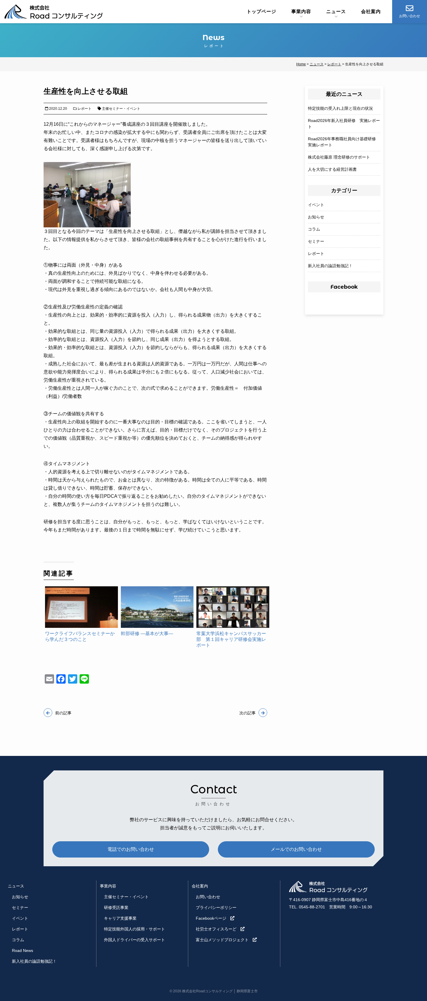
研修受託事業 (116, 907)
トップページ (261, 11)
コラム (314, 229)
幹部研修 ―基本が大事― (147, 633)
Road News (22, 950)
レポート (316, 253)
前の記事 (63, 713)
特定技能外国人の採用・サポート (134, 929)
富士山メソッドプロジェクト (222, 939)
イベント (316, 204)
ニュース (336, 11)
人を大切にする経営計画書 (332, 169)
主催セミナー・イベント (126, 896)
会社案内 (371, 11)
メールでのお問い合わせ (296, 849)
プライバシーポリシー (216, 907)
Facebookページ (211, 918)
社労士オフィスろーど (216, 929)
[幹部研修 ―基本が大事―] (157, 607)
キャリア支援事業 (120, 918)
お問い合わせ (208, 896)
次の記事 (247, 713)
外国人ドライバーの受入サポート (134, 939)
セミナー (316, 241)
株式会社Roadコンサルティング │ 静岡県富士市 (220, 991)
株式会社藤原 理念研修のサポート (339, 157)
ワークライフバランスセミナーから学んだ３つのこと (80, 636)
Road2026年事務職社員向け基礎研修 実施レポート (344, 141)
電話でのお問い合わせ (130, 849)
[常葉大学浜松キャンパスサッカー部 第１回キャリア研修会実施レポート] (232, 607)
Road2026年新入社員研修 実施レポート (344, 123)
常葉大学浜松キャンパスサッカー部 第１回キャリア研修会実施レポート (231, 639)
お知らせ (316, 217)
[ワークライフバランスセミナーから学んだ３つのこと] (81, 607)
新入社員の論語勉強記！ (330, 265)
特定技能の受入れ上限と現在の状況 (340, 108)
